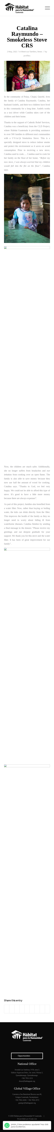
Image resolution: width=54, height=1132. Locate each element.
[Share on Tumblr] (32, 1009)
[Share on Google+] (17, 1009)
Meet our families (29, 51)
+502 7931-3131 (27, 1078)
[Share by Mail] (47, 1009)
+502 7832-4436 (20, 1100)
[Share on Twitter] (11, 1009)
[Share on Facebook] (6, 1009)
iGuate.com (33, 1119)
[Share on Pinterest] (22, 1009)
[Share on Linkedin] (27, 1009)
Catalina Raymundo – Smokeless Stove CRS (27, 37)
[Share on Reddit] (42, 1009)
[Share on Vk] (37, 1009)
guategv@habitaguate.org (27, 1103)
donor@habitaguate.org (27, 1081)
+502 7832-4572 (33, 1100)
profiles (27, 55)
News (39, 51)
